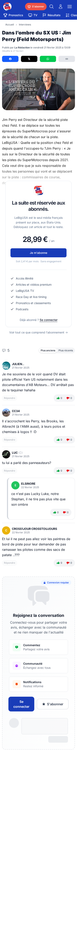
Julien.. (18, 364)
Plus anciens (48, 350)
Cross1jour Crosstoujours (34, 528)
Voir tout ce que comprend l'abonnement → (38, 332)
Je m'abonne (38, 252)
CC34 (16, 411)
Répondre (9, 398)
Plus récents (66, 350)
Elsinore (28, 483)
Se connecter (48, 320)
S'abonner (55, 704)
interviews (25, 24)
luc (15, 452)
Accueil (9, 24)
